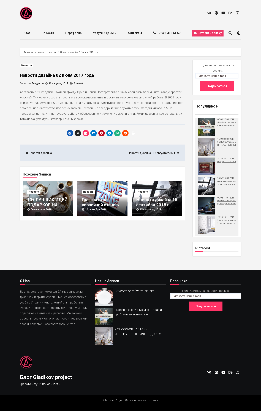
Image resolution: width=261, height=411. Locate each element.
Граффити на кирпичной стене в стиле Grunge (100, 205)
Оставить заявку (209, 33)
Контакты (134, 33)
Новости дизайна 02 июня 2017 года (57, 75)
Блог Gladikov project (46, 377)
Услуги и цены (104, 33)
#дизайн (79, 83)
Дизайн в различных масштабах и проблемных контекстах (138, 312)
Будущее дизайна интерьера (134, 290)
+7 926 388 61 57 (168, 33)
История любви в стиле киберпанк (233, 161)
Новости (48, 33)
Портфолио (73, 33)
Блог (27, 33)
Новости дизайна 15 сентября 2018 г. (156, 202)
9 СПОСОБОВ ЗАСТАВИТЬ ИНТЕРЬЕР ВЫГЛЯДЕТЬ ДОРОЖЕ (139, 332)
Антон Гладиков (34, 83)
